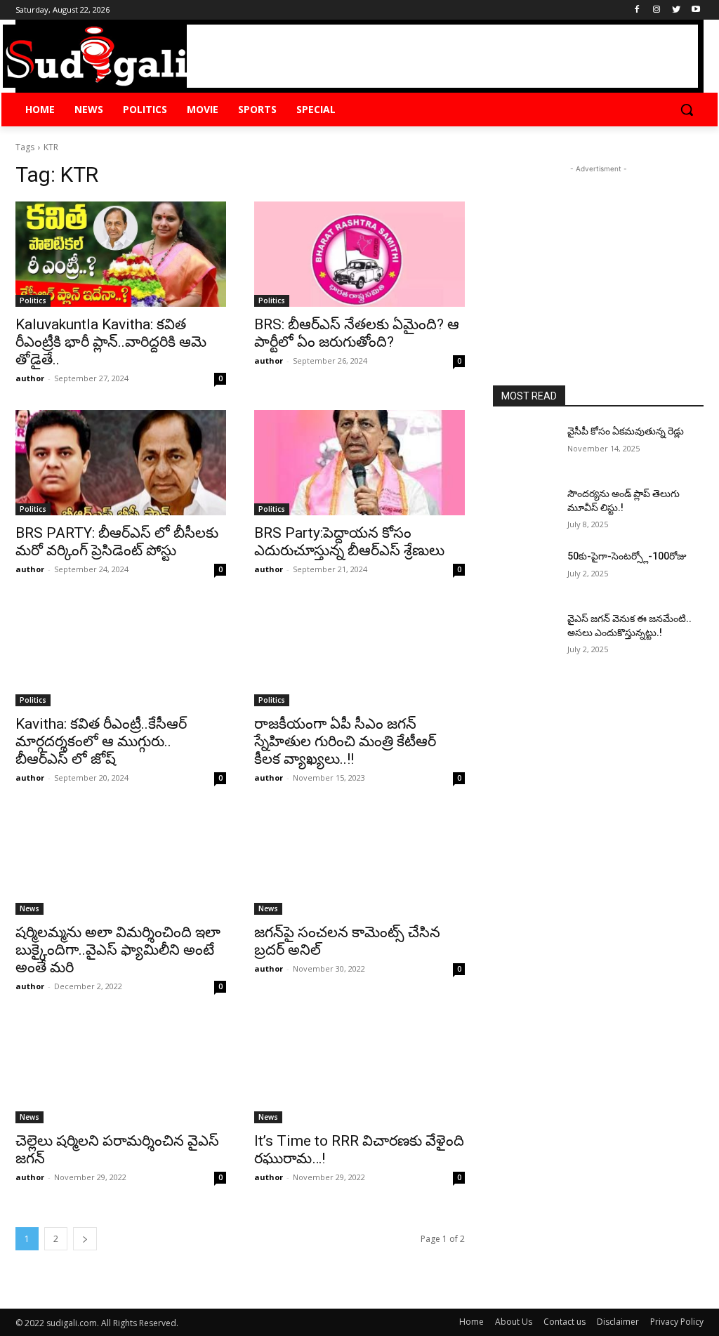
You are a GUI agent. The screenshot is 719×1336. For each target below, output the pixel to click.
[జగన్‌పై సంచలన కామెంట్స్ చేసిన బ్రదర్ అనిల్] (359, 862)
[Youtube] (695, 10)
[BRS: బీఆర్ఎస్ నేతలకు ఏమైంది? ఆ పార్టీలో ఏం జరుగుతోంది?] (359, 254)
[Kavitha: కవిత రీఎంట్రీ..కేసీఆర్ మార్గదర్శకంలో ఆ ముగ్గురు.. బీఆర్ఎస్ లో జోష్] (120, 653)
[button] (687, 109)
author (29, 378)
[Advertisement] (442, 56)
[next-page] (85, 1238)
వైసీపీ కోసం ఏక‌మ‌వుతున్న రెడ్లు (625, 431)
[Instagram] (657, 10)
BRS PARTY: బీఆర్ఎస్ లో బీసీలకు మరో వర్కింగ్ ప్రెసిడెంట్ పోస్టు (116, 541)
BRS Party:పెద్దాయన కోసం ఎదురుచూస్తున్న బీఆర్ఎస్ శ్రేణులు (349, 541)
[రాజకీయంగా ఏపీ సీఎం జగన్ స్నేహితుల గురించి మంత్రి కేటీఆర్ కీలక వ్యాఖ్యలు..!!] (359, 653)
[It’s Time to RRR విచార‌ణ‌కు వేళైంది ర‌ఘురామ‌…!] (359, 1070)
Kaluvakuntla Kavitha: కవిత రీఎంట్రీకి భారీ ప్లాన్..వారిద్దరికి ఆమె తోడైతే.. (110, 342)
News (29, 908)
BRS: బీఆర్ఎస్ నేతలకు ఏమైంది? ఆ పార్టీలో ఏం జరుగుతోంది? (356, 333)
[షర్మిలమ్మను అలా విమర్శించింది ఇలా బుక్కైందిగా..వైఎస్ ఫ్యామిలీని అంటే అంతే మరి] (120, 862)
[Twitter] (676, 10)
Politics (33, 300)
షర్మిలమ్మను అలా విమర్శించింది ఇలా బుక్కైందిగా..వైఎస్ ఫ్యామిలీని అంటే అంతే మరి (117, 950)
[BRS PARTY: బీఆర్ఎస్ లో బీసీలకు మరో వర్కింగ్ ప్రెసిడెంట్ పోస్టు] (120, 462)
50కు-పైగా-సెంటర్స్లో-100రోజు (627, 556)
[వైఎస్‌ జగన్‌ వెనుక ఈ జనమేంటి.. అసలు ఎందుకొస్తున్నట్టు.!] (524, 634)
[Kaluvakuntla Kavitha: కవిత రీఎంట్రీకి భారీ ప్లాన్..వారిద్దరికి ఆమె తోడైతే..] (120, 254)
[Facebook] (637, 10)
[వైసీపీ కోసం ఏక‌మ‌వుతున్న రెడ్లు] (524, 447)
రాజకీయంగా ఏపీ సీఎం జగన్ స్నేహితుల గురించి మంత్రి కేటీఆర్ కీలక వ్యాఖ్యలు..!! (345, 741)
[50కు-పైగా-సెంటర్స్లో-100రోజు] (524, 572)
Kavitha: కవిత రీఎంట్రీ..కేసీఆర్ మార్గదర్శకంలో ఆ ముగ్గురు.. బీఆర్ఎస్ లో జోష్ (101, 741)
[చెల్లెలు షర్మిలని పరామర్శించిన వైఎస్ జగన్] (120, 1070)
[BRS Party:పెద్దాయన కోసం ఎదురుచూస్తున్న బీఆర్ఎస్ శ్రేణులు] (359, 462)
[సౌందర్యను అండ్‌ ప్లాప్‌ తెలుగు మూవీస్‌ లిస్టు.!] (524, 509)
